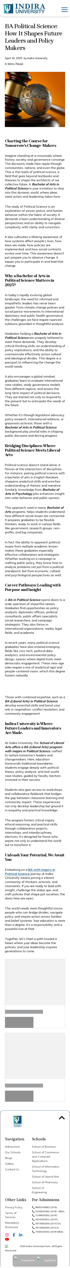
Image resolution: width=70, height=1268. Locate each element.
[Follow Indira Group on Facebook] (14, 1234)
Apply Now (50, 1260)
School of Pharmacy (45, 1182)
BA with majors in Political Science (30, 872)
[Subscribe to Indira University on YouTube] (7, 1239)
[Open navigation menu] (64, 8)
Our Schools (13, 1152)
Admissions (12, 1146)
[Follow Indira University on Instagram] (7, 1234)
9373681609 (42, 1223)
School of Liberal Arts (45, 1176)
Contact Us (12, 1169)
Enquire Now (28, 1260)
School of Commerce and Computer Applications (45, 1157)
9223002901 (42, 1219)
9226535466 (42, 1211)
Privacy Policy (13, 1207)
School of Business (44, 1146)
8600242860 (42, 1207)
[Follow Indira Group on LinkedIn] (21, 1234)
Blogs (8, 1158)
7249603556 (42, 1215)
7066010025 (42, 1231)
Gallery (9, 1163)
